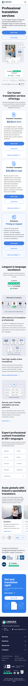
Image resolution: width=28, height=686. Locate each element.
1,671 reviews (16, 286)
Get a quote (14, 37)
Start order (14, 32)
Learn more (14, 148)
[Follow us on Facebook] (15, 673)
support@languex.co (20, 629)
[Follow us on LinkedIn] (18, 673)
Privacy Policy (5, 658)
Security (17, 656)
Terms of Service (19, 658)
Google (18, 75)
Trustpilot (11, 75)
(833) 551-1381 (6, 629)
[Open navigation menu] (25, 2)
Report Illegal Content (20, 660)
